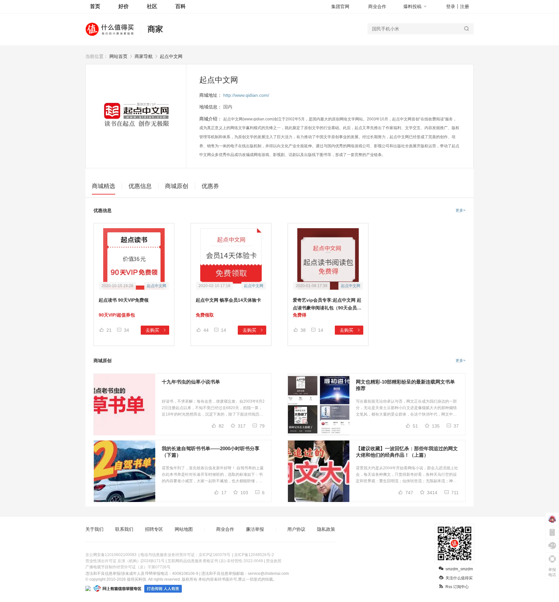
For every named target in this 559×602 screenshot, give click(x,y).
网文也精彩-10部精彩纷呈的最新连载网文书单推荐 (405, 385)
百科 (180, 6)
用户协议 (296, 529)
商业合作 (377, 6)
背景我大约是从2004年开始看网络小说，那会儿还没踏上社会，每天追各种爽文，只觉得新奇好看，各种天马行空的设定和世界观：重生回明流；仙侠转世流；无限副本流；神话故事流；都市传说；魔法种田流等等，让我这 (407, 475)
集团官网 (340, 6)
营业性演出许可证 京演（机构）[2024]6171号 (125, 561)
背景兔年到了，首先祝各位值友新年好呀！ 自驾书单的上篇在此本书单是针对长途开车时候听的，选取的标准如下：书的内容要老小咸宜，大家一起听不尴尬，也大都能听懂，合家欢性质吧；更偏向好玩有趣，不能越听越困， (213, 475)
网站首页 (118, 56)
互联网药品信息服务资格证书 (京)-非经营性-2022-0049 (215, 561)
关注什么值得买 (459, 578)
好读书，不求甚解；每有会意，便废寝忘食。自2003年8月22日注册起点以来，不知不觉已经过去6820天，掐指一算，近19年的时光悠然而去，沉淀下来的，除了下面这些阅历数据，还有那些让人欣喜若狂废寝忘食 (213, 408)
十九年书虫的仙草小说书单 (191, 382)
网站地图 (184, 529)
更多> (460, 210)
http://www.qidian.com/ (246, 95)
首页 (95, 6)
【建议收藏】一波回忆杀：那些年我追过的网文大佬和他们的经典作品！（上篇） (407, 452)
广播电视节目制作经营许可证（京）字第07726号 (127, 567)
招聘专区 (154, 529)
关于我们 (94, 529)
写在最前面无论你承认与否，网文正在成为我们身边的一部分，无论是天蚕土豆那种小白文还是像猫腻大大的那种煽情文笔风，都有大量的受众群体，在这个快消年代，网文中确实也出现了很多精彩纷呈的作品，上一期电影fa (406, 408)
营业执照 (273, 561)
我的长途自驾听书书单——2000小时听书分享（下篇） (210, 452)
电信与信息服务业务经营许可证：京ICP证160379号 (185, 554)
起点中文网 (171, 56)
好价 (123, 6)
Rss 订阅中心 (457, 587)
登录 (450, 6)
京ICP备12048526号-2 (254, 554)
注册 (464, 6)
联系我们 (124, 529)
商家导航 (144, 56)
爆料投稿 (412, 6)
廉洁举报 (255, 529)
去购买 (153, 330)
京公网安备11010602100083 (111, 554)
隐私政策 (326, 529)
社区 (152, 6)
